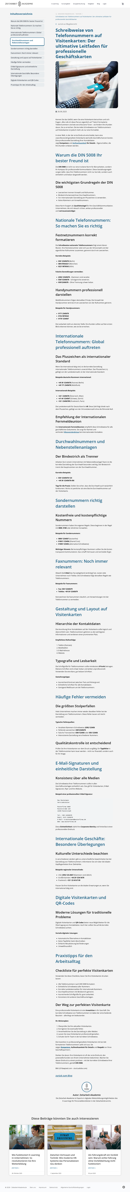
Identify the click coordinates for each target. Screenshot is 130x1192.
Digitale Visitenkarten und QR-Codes (25, 80)
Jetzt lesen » (15, 1168)
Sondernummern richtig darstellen (24, 48)
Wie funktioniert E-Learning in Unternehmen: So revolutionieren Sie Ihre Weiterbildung (26, 1159)
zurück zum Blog (64, 1075)
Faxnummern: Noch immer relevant (24, 53)
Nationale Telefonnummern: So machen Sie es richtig (26, 27)
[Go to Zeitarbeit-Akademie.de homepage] (19, 3)
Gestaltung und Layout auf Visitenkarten (26, 58)
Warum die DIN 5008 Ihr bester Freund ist (27, 21)
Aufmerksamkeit (79, 143)
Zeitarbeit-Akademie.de (66, 14)
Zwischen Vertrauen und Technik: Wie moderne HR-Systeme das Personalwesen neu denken (64, 1159)
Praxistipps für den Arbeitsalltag (23, 85)
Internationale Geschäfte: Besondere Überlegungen (25, 74)
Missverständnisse (71, 432)
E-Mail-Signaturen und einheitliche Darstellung (24, 67)
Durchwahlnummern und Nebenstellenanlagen (22, 41)
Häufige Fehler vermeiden (21, 62)
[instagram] (123, 1187)
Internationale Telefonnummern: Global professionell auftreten (26, 33)
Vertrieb (78, 14)
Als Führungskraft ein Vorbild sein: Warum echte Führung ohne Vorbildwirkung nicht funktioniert (103, 1159)
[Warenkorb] (122, 4)
